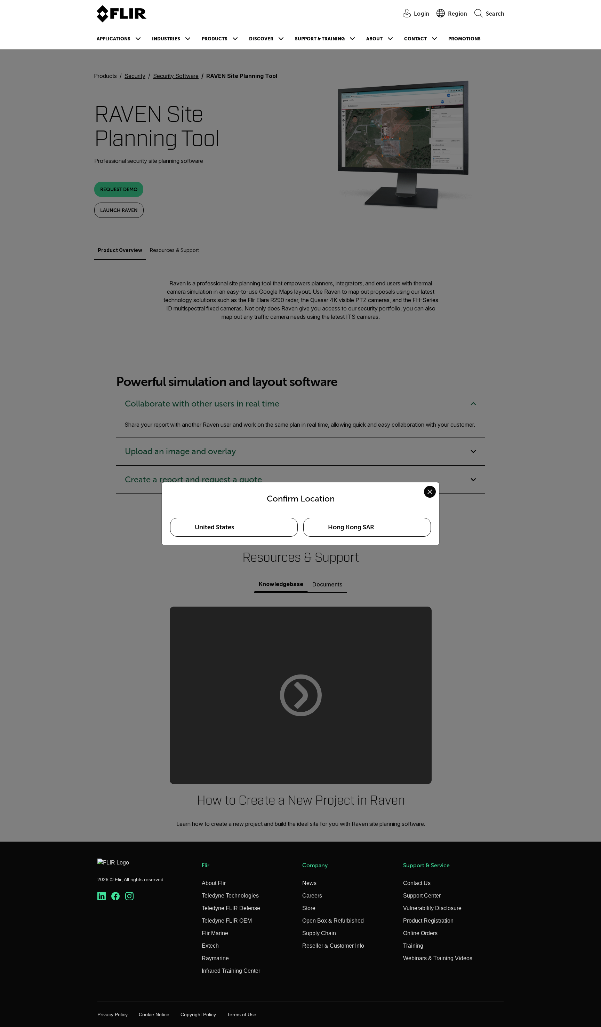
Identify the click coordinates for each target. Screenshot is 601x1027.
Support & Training (320, 38)
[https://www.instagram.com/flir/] (129, 896)
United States (214, 527)
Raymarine (215, 958)
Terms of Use (241, 1014)
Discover (261, 38)
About (374, 38)
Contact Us (417, 883)
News (309, 883)
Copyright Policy (198, 1014)
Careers (312, 896)
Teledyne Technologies (230, 896)
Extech (210, 946)
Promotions (464, 38)
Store (308, 908)
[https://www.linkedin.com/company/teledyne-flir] (101, 896)
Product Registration (428, 921)
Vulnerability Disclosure (432, 908)
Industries (166, 38)
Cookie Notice (154, 1014)
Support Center (422, 896)
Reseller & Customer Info (333, 946)
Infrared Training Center (231, 971)
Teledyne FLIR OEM (227, 921)
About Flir (214, 883)
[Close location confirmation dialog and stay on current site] (430, 492)
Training (413, 946)
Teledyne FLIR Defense (231, 908)
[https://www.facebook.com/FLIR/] (115, 896)
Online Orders (420, 933)
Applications (113, 38)
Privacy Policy (112, 1014)
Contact (415, 38)
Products (214, 38)
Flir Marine (215, 933)
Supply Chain (319, 933)
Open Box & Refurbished (333, 921)
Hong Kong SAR (351, 527)
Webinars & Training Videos (437, 958)
